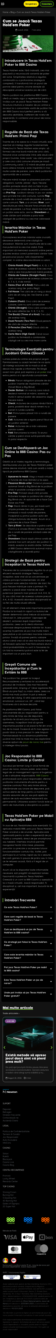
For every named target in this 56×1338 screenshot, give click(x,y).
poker (43, 371)
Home (5, 12)
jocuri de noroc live (33, 742)
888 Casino (42, 775)
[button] (4, 1047)
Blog (12, 12)
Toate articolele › (11, 1013)
